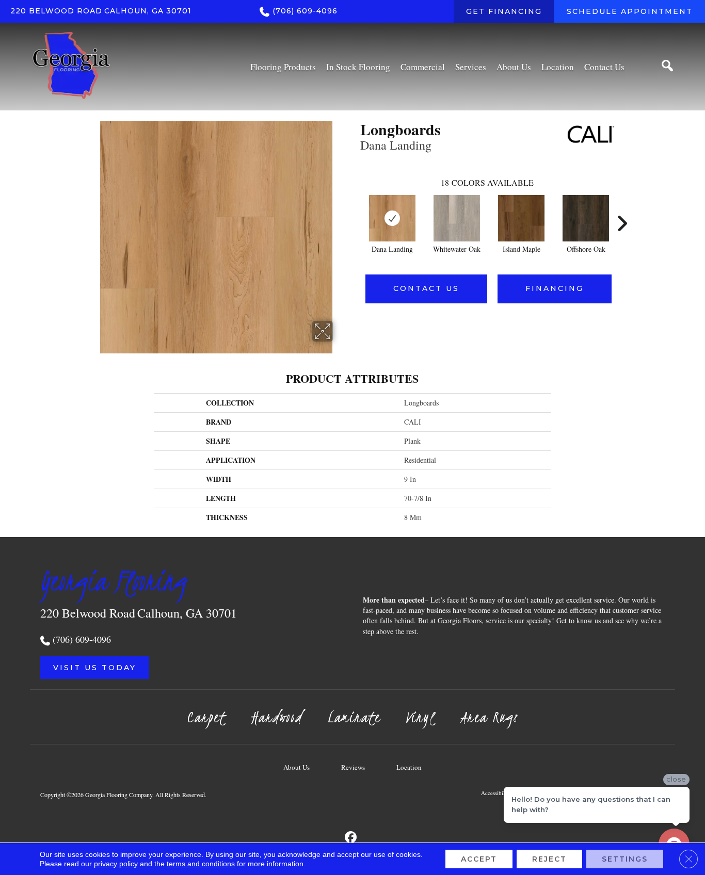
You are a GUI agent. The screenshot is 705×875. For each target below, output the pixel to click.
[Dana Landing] (392, 218)
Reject (549, 859)
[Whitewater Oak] (457, 218)
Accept (479, 859)
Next (622, 208)
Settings (625, 859)
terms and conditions (201, 864)
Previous (355, 208)
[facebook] (351, 837)
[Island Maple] (521, 218)
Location (409, 767)
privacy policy (116, 864)
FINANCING (554, 288)
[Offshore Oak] (586, 218)
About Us (296, 767)
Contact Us (426, 288)
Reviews (353, 767)
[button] (94, 667)
